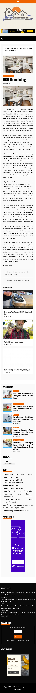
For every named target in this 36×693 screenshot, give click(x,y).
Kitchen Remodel (9, 502)
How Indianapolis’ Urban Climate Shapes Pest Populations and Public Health (23, 419)
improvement (8, 497)
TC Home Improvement (11, 48)
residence (26, 511)
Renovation (18, 510)
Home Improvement (18, 404)
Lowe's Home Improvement (13, 505)
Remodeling (8, 265)
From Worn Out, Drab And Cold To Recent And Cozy (18, 313)
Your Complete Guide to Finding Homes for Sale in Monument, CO (23, 407)
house (19, 494)
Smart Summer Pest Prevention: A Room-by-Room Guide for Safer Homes (23, 395)
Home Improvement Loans (13, 483)
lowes (26, 505)
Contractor (16, 391)
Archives (6, 461)
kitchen (31, 499)
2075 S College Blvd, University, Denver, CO (17, 370)
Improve (29, 494)
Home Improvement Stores (13, 488)
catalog (22, 474)
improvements (29, 496)
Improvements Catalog (11, 499)
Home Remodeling (10, 491)
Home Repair (8, 494)
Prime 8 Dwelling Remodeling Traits (18, 280)
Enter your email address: (18, 634)
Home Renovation (26, 48)
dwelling (30, 474)
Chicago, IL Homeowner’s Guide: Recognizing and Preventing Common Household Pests (23, 432)
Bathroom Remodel (10, 474)
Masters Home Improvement (13, 508)
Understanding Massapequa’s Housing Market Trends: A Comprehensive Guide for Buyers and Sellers (23, 446)
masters (31, 505)
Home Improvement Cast (12, 480)
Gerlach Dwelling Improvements (13, 342)
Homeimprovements (10, 485)
